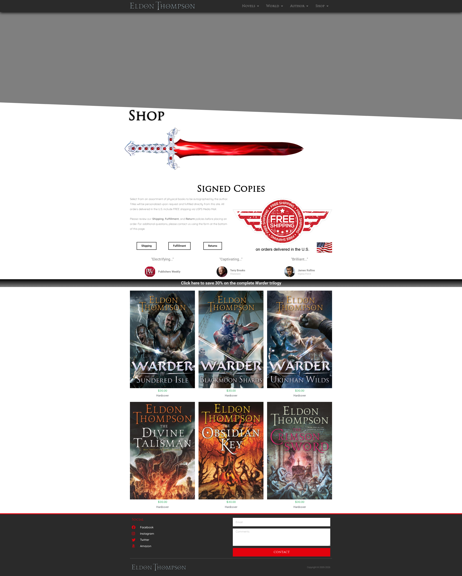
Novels (248, 6)
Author (297, 6)
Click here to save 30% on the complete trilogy (231, 283)
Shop (320, 6)
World (272, 6)
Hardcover (162, 395)
